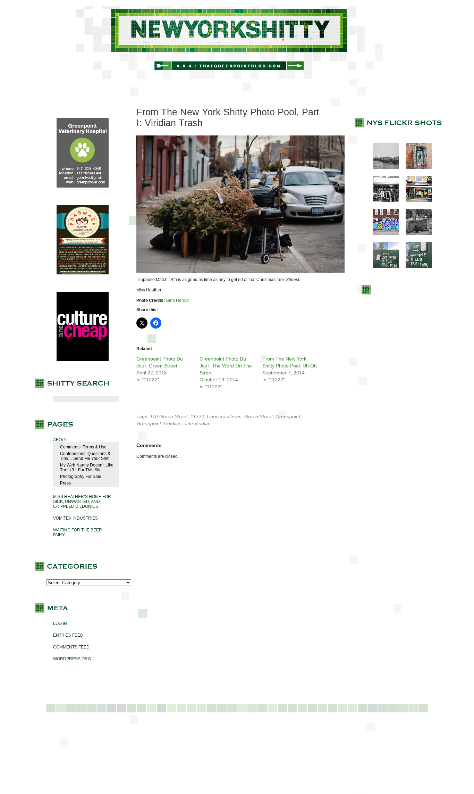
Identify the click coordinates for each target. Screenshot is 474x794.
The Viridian (197, 423)
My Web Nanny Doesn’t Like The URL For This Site (86, 467)
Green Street (258, 416)
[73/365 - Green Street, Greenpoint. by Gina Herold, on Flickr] (240, 271)
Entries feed (68, 635)
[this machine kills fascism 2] (415, 266)
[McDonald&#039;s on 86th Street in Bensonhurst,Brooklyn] (415, 200)
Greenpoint (288, 416)
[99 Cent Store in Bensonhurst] (382, 200)
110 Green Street (169, 416)
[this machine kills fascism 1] (382, 266)
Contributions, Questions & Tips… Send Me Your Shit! (85, 456)
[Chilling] (415, 233)
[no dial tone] (415, 167)
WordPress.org (72, 658)
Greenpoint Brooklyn (158, 423)
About (60, 439)
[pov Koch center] (382, 167)
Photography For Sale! (81, 476)
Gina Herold (177, 300)
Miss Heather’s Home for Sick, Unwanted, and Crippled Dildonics (82, 501)
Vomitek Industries (75, 518)
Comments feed (71, 647)
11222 (197, 416)
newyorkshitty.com (237, 42)
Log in (60, 623)
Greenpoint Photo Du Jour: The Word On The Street (226, 365)
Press (65, 483)
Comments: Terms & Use (83, 447)
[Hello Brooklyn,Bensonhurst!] (382, 233)
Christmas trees (224, 416)
